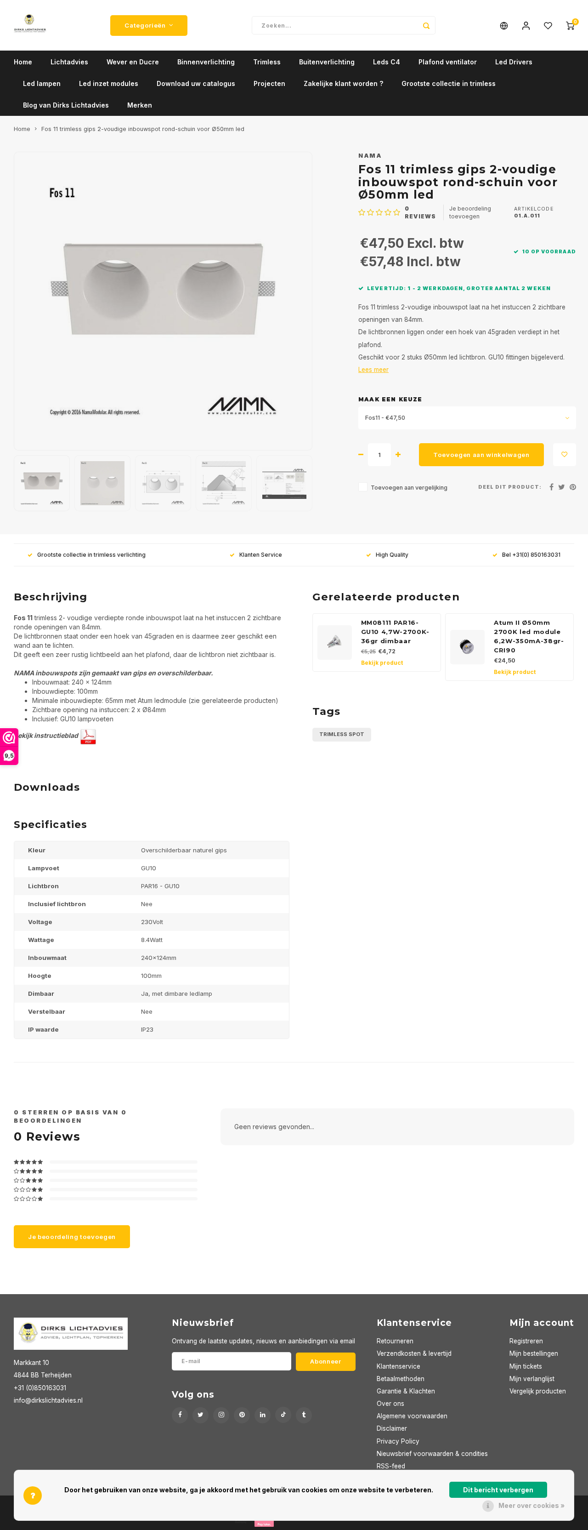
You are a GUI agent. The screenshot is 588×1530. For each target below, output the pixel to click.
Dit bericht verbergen (498, 1490)
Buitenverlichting (327, 62)
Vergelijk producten (537, 1391)
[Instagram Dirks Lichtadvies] (221, 1415)
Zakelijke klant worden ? (343, 83)
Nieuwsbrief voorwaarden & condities (432, 1453)
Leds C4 (386, 62)
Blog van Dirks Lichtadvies (66, 105)
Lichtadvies (69, 62)
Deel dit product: (510, 487)
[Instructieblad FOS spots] (88, 735)
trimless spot (341, 734)
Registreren (526, 1341)
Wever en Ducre (133, 62)
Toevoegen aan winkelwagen (481, 454)
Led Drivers (513, 62)
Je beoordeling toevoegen (470, 212)
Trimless (267, 62)
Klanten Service (260, 554)
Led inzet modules (108, 83)
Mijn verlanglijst (531, 1378)
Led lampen (42, 83)
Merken (139, 105)
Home (23, 62)
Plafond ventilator (447, 62)
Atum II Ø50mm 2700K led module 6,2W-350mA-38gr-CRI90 (529, 636)
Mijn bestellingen (533, 1353)
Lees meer (373, 369)
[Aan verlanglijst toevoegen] (564, 454)
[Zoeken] (426, 25)
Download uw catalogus (196, 83)
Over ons (390, 1403)
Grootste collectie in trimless (448, 83)
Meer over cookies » (531, 1505)
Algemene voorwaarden (412, 1416)
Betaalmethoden (400, 1378)
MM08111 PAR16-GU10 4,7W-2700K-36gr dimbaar (395, 632)
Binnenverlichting (206, 62)
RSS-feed (391, 1466)
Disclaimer (392, 1428)
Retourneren (395, 1341)
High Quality (392, 554)
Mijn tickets (525, 1366)
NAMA (370, 155)
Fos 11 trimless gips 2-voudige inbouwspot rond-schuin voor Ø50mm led (142, 129)
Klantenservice (398, 1366)
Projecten (269, 83)
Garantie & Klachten (406, 1391)
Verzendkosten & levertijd (414, 1353)
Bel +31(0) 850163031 (531, 554)
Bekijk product (382, 662)
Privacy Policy (398, 1441)
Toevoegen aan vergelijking (409, 487)
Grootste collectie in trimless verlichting (91, 554)
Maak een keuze (390, 399)
